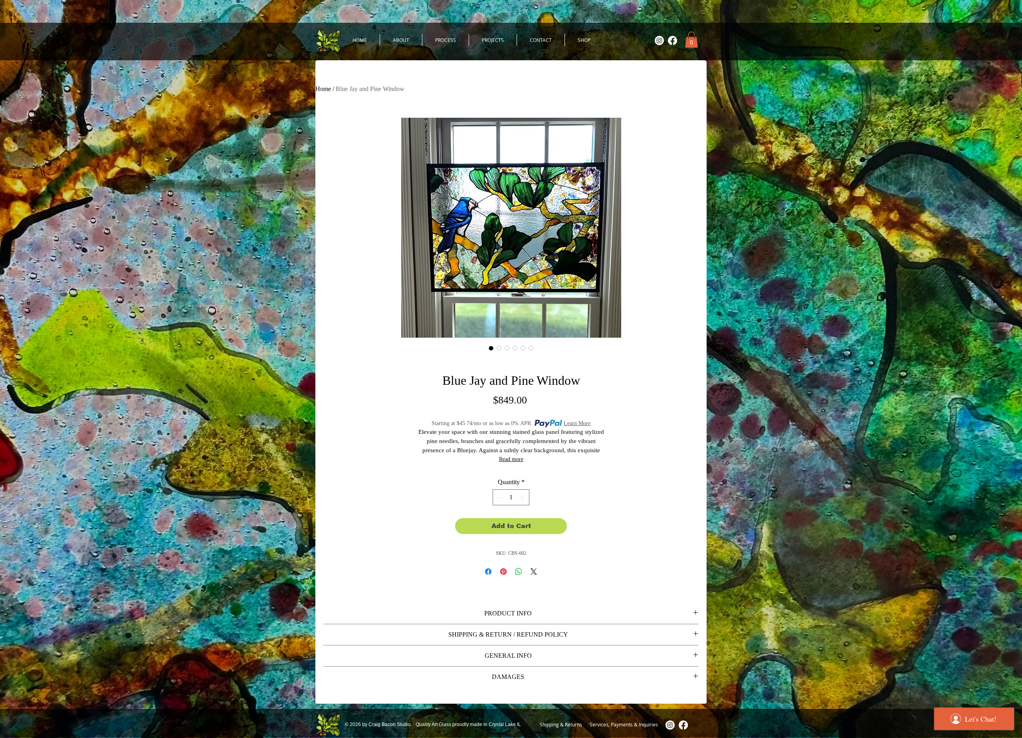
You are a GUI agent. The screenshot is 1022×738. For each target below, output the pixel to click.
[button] (691, 40)
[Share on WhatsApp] (518, 571)
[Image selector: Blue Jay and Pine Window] (491, 348)
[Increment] (522, 497)
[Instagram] (659, 40)
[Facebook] (672, 40)
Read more (511, 459)
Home (323, 88)
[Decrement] (499, 497)
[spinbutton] (511, 497)
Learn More (577, 423)
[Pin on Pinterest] (503, 571)
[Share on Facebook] (488, 571)
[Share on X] (534, 571)
